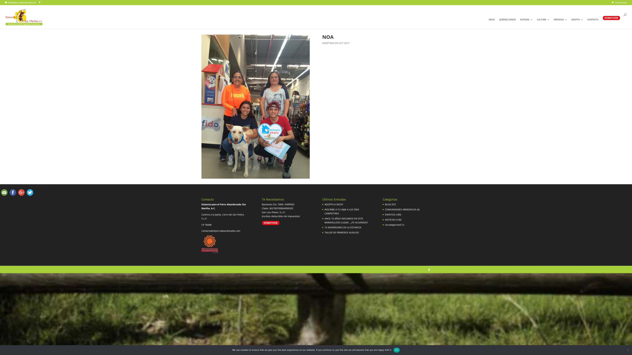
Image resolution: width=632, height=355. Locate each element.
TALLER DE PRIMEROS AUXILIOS (342, 232)
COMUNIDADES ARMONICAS (400, 209)
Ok (396, 350)
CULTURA (541, 19)
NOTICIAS (524, 19)
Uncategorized (393, 224)
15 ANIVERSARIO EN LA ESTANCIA (343, 227)
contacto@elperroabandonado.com (220, 230)
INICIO (492, 19)
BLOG (388, 204)
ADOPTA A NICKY (334, 204)
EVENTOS (390, 214)
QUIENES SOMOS (507, 19)
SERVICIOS (559, 19)
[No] (628, 350)
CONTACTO (592, 19)
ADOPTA (575, 19)
